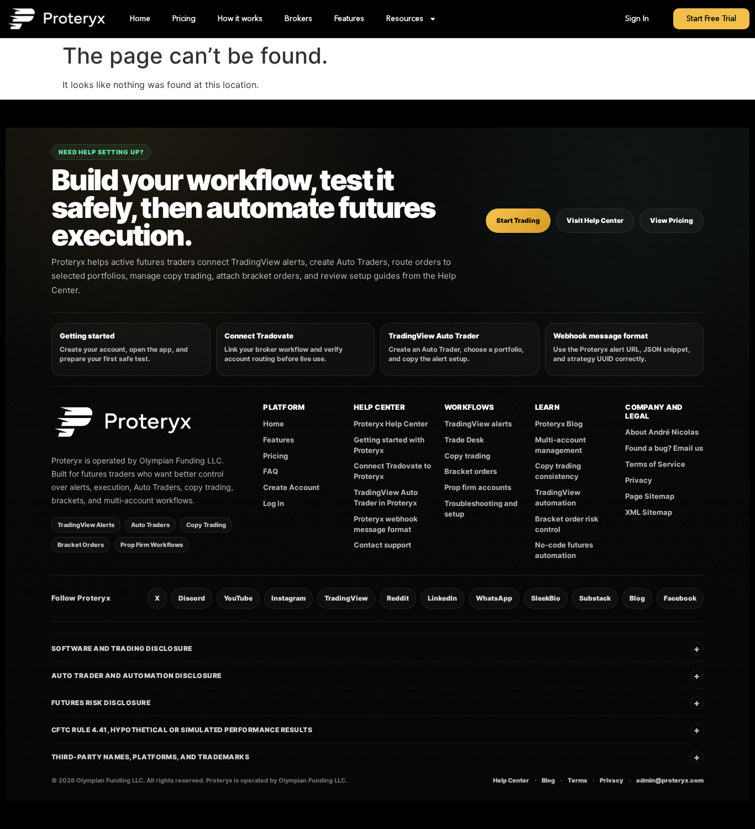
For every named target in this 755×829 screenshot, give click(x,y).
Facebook (680, 598)
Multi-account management (560, 445)
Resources (404, 19)
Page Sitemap (649, 496)
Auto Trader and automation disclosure (375, 675)
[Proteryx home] (123, 422)
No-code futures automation (564, 550)
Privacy (638, 480)
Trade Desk (464, 439)
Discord (192, 598)
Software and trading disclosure (375, 648)
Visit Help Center (595, 220)
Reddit (398, 598)
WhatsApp (494, 598)
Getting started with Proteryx (389, 445)
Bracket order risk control (567, 524)
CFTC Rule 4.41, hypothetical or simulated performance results (375, 730)
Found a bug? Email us (664, 448)
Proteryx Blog (559, 423)
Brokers (298, 19)
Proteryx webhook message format (386, 524)
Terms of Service (655, 464)
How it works (240, 19)
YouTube (238, 598)
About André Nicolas (662, 431)
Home (140, 19)
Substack (595, 598)
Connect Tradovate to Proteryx (392, 471)
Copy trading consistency (558, 471)
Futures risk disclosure (375, 702)
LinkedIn (442, 598)
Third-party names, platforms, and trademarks (375, 757)
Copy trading (467, 455)
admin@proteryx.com (670, 780)
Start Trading (518, 220)
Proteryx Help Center (391, 423)
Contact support (382, 544)
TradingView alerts (478, 423)
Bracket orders (470, 471)
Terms (577, 780)
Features (349, 19)
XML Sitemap (648, 512)
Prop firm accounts (477, 487)
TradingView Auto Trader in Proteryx (386, 497)
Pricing (184, 19)
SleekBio (545, 598)
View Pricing (671, 220)
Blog (637, 598)
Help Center (511, 780)
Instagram (288, 598)
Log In (273, 503)
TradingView (346, 598)
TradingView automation (557, 497)
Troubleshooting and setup (480, 508)
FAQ (270, 471)
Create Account (291, 487)
